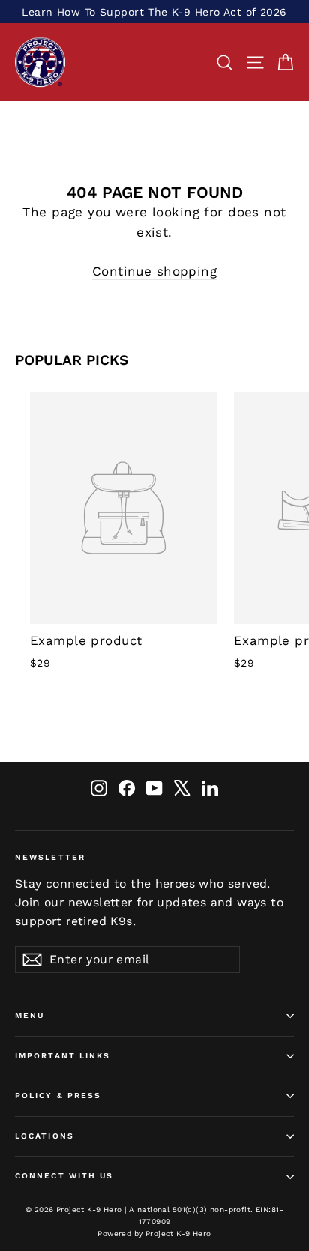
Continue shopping (154, 271)
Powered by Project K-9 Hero (154, 1233)
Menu (29, 1015)
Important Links (63, 1056)
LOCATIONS (44, 1136)
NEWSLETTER (50, 857)
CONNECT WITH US (64, 1176)
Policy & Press (58, 1095)
